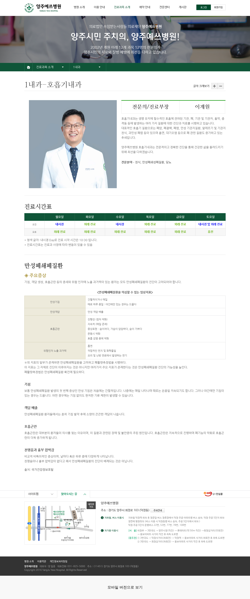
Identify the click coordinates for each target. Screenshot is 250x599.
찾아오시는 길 (69, 494)
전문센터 (164, 7)
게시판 (182, 7)
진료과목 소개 (122, 7)
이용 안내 (99, 7)
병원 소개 (79, 7)
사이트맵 (33, 494)
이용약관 (41, 561)
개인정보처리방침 (58, 561)
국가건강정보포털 (42, 469)
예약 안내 (144, 7)
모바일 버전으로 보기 (125, 587)
